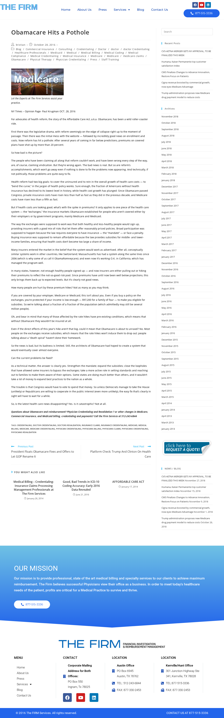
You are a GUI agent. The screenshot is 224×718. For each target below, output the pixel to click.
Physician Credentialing (71, 59)
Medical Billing (90, 52)
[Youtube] (201, 5)
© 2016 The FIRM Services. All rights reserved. (46, 713)
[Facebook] (195, 5)
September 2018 (170, 129)
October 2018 (169, 122)
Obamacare (18, 59)
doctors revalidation (69, 425)
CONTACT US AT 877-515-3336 (187, 713)
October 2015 (169, 352)
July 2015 (166, 371)
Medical (72, 52)
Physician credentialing (68, 428)
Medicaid (56, 52)
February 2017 (169, 250)
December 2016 (170, 263)
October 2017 (169, 199)
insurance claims (91, 425)
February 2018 (169, 173)
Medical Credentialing (44, 56)
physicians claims (111, 428)
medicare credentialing (42, 428)
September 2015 (170, 358)
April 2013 (167, 416)
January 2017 (168, 256)
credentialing (24, 425)
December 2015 (170, 339)
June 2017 (167, 224)
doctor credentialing (44, 425)
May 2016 (167, 307)
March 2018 (168, 167)
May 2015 (167, 384)
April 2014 (167, 403)
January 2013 (168, 428)
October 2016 (169, 275)
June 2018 (167, 148)
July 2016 (166, 295)
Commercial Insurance (40, 49)
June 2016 (167, 301)
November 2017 (170, 193)
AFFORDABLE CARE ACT (128, 482)
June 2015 (167, 377)
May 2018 (167, 154)
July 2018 (166, 141)
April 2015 (167, 390)
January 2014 (168, 409)
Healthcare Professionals (30, 52)
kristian (21, 44)
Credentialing (85, 49)
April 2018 (167, 161)
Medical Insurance (74, 56)
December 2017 (170, 186)
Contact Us (159, 9)
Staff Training (110, 59)
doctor (115, 49)
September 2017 (170, 205)
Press (103, 9)
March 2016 (168, 320)
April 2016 (167, 314)
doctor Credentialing (136, 49)
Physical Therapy (41, 59)
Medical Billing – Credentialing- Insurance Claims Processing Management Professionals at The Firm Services (33, 487)
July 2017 (166, 218)
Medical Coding (114, 52)
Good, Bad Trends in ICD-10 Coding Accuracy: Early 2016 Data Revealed (81, 486)
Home (65, 9)
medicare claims (133, 56)
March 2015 (168, 396)
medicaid (132, 425)
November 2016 (170, 269)
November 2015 (170, 346)
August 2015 (168, 365)
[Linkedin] (208, 5)
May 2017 (167, 231)
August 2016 (168, 288)
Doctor (102, 49)
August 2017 (168, 212)
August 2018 (168, 135)
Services (120, 9)
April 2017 (167, 237)
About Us (84, 9)
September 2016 (170, 282)
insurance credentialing (114, 425)
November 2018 (170, 116)
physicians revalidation (23, 432)
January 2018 (168, 180)
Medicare (97, 56)
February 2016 (169, 326)
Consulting (65, 49)
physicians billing (91, 428)
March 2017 (168, 244)
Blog (140, 9)
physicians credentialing (135, 428)
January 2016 (168, 333)
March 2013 (168, 422)
